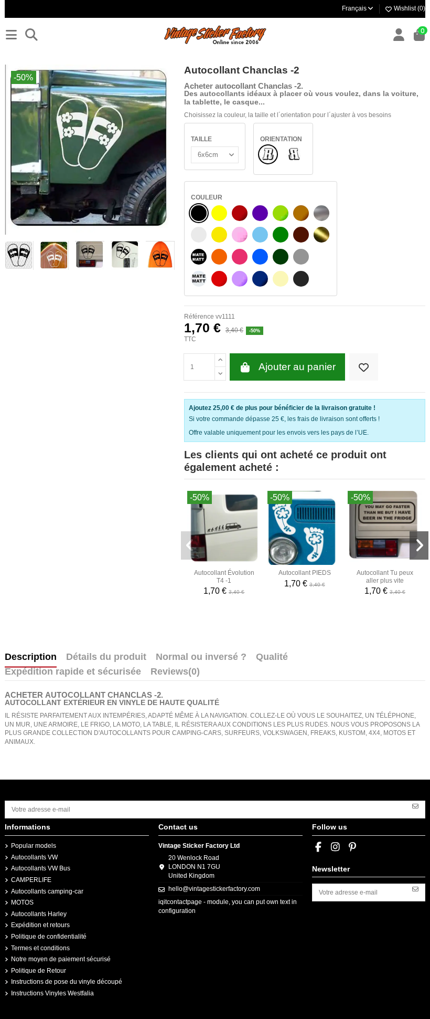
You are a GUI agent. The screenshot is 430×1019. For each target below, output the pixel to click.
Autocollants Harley (39, 914)
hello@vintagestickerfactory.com (214, 888)
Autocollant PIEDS (304, 572)
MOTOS (22, 902)
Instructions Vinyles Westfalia (52, 993)
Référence (199, 316)
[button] (190, 545)
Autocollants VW (34, 857)
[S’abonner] (415, 806)
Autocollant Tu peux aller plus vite (385, 576)
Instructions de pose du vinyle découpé (66, 981)
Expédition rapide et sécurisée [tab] (73, 672)
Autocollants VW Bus (40, 868)
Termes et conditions (40, 948)
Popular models (33, 845)
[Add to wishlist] (363, 367)
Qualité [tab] (272, 657)
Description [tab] (31, 657)
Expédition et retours (40, 925)
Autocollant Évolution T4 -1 (224, 576)
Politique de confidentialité (49, 936)
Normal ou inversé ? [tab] (201, 657)
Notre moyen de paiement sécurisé (61, 959)
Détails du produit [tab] (106, 657)
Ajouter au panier (297, 366)
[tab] (175, 674)
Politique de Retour (38, 970)
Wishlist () (408, 8)
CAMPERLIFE (31, 880)
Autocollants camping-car (47, 891)
